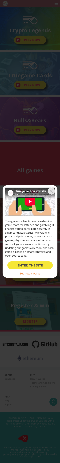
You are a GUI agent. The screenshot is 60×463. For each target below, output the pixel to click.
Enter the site (30, 265)
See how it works (30, 273)
